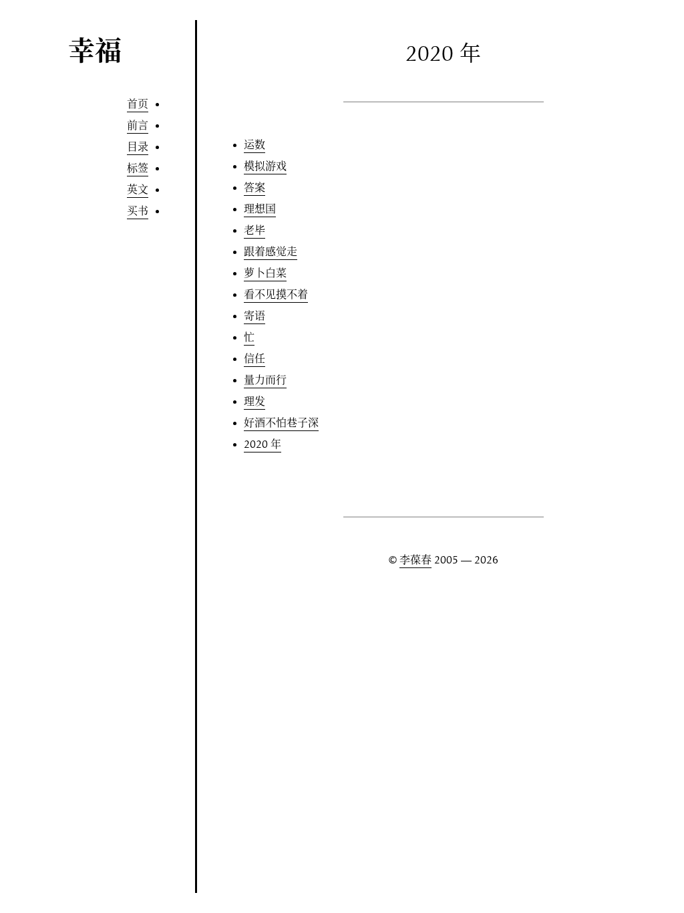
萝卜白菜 (265, 273)
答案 (254, 188)
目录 (137, 147)
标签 (137, 168)
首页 (137, 104)
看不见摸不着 (276, 295)
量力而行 (265, 380)
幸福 (95, 52)
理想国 (260, 209)
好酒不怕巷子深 (281, 423)
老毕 (254, 231)
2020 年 (262, 444)
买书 (137, 211)
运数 (254, 145)
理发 (254, 402)
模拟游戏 (265, 166)
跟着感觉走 (270, 252)
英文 (137, 190)
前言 (137, 126)
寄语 (254, 316)
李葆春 (415, 560)
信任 (254, 359)
